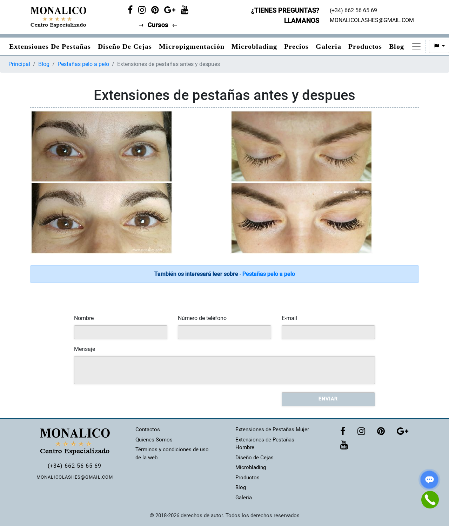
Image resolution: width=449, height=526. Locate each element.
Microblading (254, 46)
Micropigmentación (191, 46)
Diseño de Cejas (125, 46)
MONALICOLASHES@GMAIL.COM (74, 477)
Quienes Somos (154, 440)
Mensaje (84, 349)
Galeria (328, 46)
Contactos (147, 429)
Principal (19, 64)
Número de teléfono (202, 318)
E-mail (289, 318)
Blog (396, 46)
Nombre (84, 318)
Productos (365, 46)
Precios (296, 46)
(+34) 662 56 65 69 (74, 465)
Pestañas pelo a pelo (83, 64)
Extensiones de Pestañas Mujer (272, 429)
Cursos (158, 25)
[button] (416, 46)
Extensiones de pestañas (50, 46)
